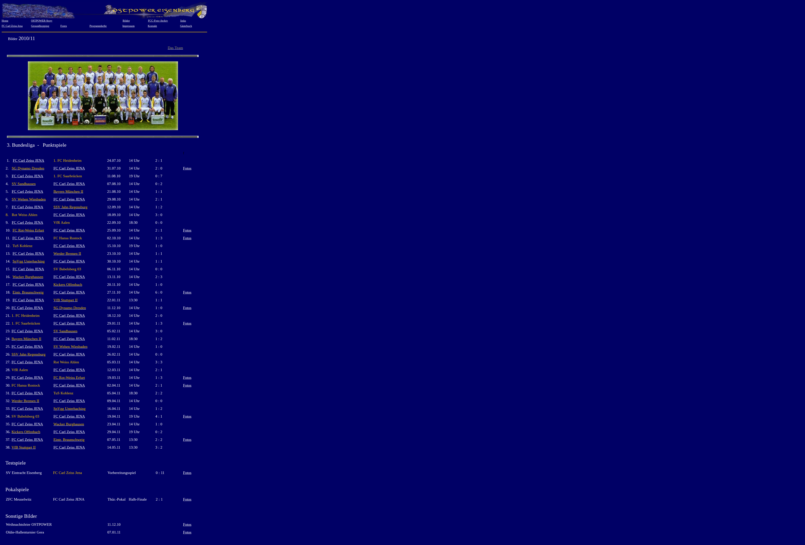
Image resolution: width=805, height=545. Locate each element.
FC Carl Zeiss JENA (28, 160)
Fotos (187, 168)
